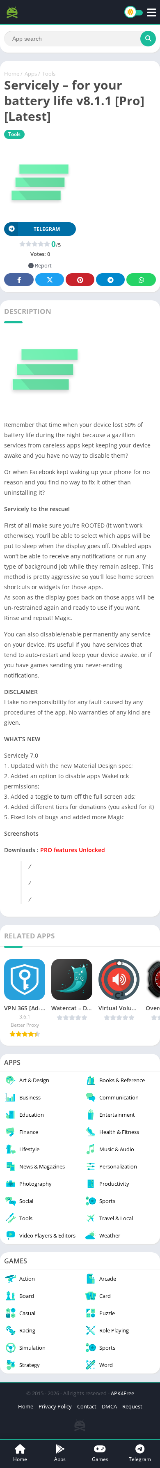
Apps (31, 73)
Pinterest (80, 279)
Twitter (49, 279)
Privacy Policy (55, 1406)
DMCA (109, 1406)
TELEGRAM (47, 229)
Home (11, 73)
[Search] (148, 38)
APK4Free (122, 1393)
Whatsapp (141, 279)
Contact (86, 1406)
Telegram (110, 279)
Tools (48, 73)
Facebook (19, 279)
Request (132, 1406)
